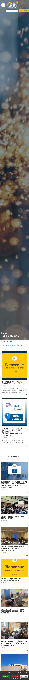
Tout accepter (6, 676)
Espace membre (24, 10)
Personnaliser (23, 676)
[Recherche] (17, 11)
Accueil (3, 341)
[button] (3, 5)
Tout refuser (15, 676)
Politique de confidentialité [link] (15, 678)
